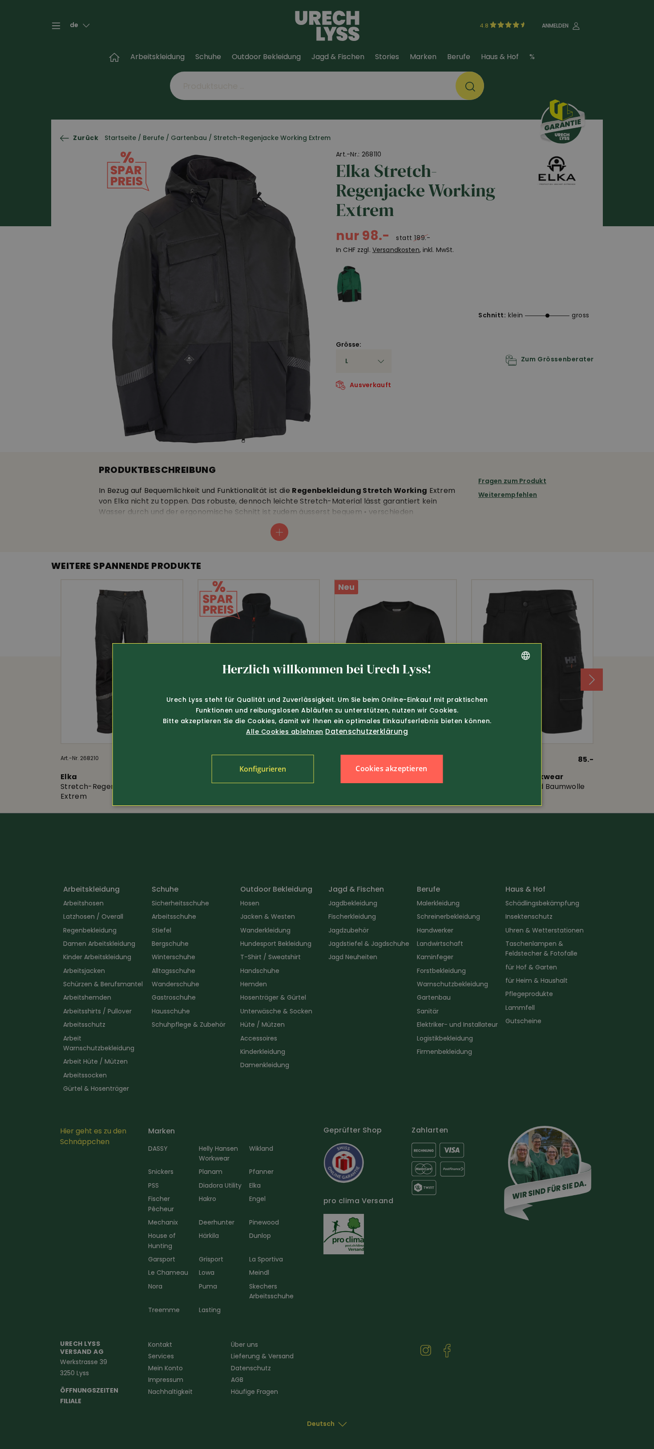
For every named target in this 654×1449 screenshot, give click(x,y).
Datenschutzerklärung (366, 731)
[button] (262, 769)
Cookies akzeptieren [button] (391, 768)
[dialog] (327, 724)
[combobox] (525, 655)
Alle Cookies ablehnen (284, 731)
